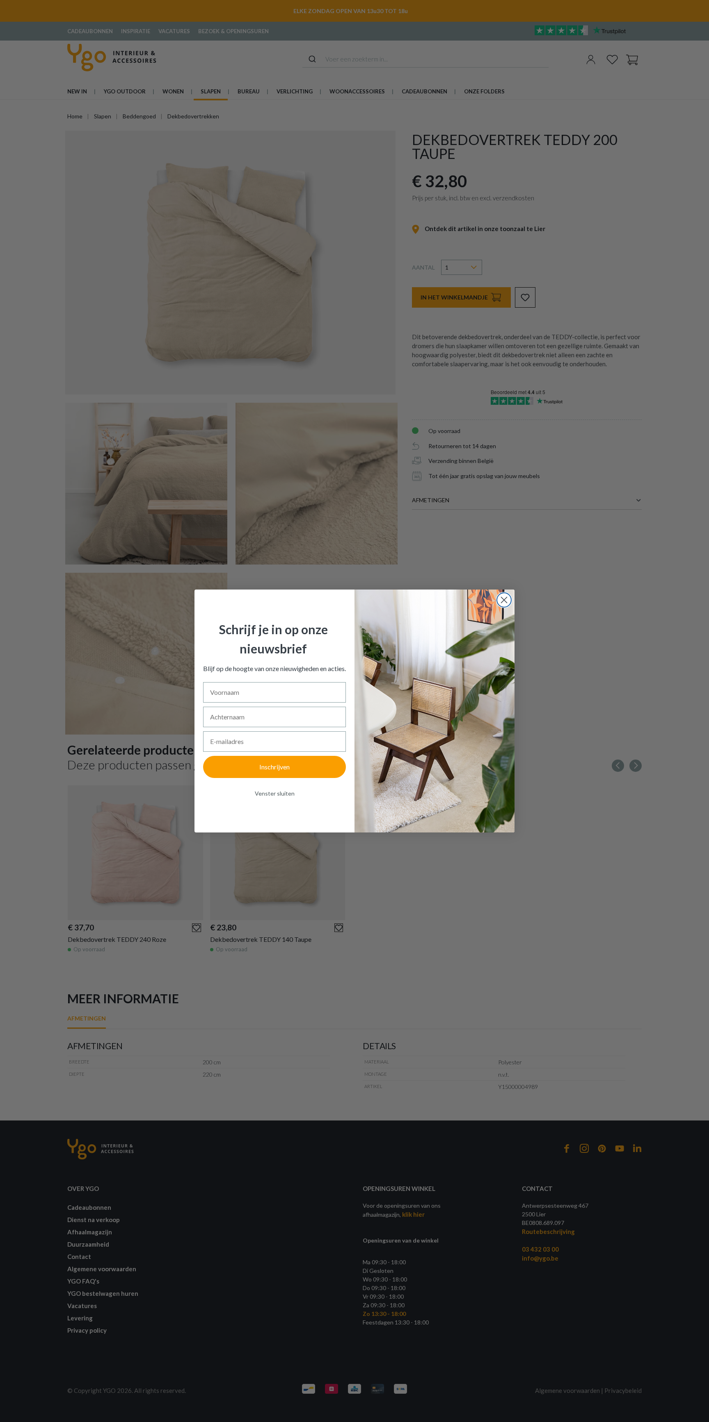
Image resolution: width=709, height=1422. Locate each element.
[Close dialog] (504, 600)
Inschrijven (274, 767)
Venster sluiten (275, 793)
